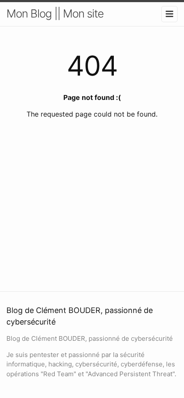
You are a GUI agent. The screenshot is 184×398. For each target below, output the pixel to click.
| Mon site (80, 13)
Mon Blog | (31, 13)
